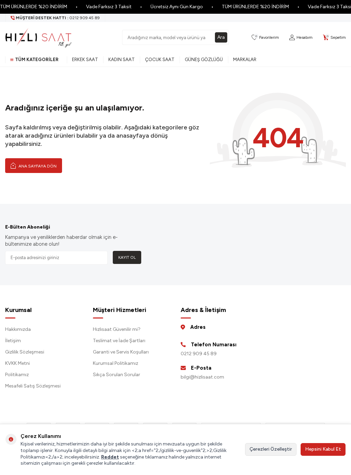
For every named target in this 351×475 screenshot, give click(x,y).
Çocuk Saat (159, 59)
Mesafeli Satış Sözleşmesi (33, 386)
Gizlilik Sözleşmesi (24, 352)
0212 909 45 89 (199, 354)
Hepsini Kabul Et (323, 449)
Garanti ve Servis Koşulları (121, 352)
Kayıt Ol (127, 257)
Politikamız (17, 375)
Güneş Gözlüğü (204, 59)
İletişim (13, 341)
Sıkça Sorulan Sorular (116, 375)
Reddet (110, 457)
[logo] (38, 37)
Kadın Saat (121, 59)
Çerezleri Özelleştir (271, 449)
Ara (221, 37)
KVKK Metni (17, 363)
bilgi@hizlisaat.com (202, 377)
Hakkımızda (18, 329)
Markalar (244, 59)
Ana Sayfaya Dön (37, 166)
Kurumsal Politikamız (115, 363)
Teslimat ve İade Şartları (119, 341)
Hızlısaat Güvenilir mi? (117, 329)
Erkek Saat (85, 59)
